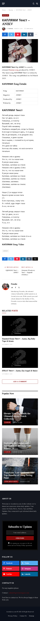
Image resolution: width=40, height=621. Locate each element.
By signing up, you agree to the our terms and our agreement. (20, 544)
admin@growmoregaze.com (19, 593)
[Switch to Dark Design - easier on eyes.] (33, 4)
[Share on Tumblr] (31, 34)
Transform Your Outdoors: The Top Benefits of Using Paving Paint (19, 475)
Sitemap (31, 616)
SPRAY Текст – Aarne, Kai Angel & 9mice (19, 370)
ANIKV (5, 251)
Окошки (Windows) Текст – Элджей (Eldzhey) (28, 272)
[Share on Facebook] (5, 34)
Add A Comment (20, 381)
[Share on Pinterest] (18, 34)
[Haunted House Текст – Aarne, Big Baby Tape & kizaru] (20, 326)
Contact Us (23, 616)
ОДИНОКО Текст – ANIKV (12, 271)
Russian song (14, 70)
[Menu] (3, 3)
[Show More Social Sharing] (36, 34)
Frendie (10, 28)
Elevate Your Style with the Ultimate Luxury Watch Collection (17, 416)
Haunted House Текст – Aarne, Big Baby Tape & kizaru (18, 339)
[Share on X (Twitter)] (11, 34)
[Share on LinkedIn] (24, 34)
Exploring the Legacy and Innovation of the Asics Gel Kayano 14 (17, 445)
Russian (5, 15)
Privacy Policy (20, 545)
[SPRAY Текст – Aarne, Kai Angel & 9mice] (20, 358)
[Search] (37, 3)
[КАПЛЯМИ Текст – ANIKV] (20, 51)
